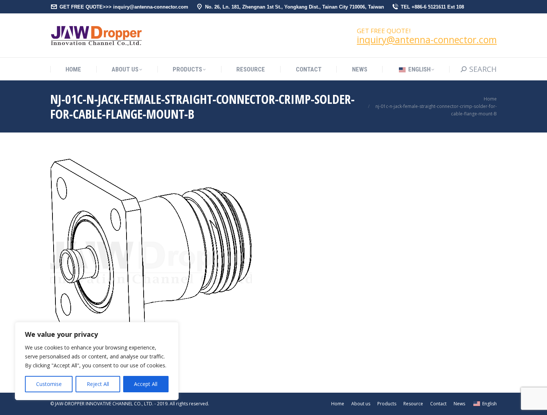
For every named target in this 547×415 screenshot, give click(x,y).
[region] (97, 361)
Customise (49, 383)
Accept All (145, 383)
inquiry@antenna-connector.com (427, 39)
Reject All (98, 383)
